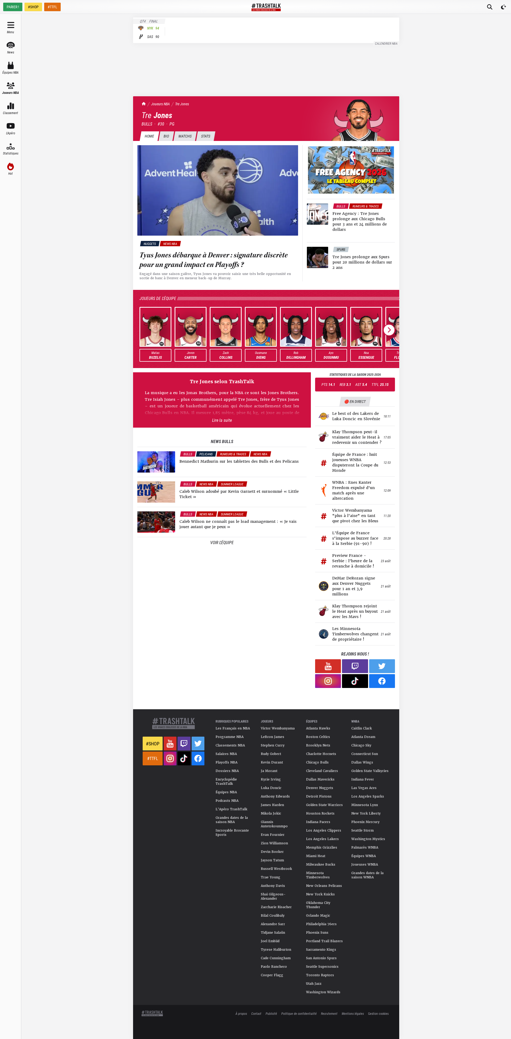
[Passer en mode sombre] (503, 7)
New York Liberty (366, 813)
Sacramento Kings (321, 950)
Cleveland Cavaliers (322, 771)
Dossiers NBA (227, 771)
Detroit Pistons (319, 796)
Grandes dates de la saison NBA (232, 820)
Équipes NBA (226, 792)
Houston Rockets (320, 813)
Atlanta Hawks (318, 728)
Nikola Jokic (271, 813)
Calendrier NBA (386, 43)
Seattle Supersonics (322, 967)
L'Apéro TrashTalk (231, 809)
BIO (166, 136)
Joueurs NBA (160, 103)
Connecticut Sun (364, 754)
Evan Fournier (273, 835)
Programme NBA (230, 737)
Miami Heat (315, 856)
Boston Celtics (318, 737)
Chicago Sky (361, 745)
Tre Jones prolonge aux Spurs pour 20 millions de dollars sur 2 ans (362, 262)
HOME (149, 136)
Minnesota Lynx (364, 805)
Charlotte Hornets (321, 754)
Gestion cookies (378, 1013)
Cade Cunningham (276, 958)
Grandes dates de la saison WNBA (367, 875)
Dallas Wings (362, 762)
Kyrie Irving (271, 779)
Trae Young (270, 877)
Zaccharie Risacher (276, 907)
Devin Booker (272, 852)
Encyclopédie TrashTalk (226, 781)
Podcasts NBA (227, 801)
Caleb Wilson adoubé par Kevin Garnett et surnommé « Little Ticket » (239, 494)
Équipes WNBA (363, 856)
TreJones (182, 103)
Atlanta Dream (363, 737)
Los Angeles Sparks (367, 796)
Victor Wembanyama (278, 728)
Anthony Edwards (275, 796)
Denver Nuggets (319, 788)
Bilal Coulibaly (273, 915)
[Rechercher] (489, 7)
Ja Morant (269, 771)
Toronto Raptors (320, 975)
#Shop (152, 743)
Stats (206, 136)
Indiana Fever (362, 779)
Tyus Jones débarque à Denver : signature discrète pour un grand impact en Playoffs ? (213, 260)
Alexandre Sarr (273, 924)
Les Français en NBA (233, 728)
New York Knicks (320, 894)
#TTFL (52, 6)
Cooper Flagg (272, 975)
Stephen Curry (273, 745)
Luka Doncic (271, 788)
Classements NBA (230, 745)
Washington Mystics (368, 839)
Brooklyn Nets (318, 745)
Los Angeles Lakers (322, 839)
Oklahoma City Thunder (318, 905)
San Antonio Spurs (321, 958)
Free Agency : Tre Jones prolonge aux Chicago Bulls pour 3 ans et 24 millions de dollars (359, 221)
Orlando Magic (318, 915)
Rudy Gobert (271, 754)
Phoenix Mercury (365, 822)
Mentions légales (353, 1013)
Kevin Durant (272, 762)
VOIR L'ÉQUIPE (222, 542)
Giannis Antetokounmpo (274, 824)
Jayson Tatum (272, 860)
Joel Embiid (270, 941)
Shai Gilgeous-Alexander (273, 896)
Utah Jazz (314, 984)
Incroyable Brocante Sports (232, 832)
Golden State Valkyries (370, 771)
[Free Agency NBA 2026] (351, 170)
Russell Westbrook (276, 869)
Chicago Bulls (317, 762)
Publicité (271, 1013)
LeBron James (272, 737)
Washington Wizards (323, 992)
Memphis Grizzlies (321, 847)
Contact (256, 1013)
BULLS (147, 124)
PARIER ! (13, 6)
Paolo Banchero (274, 967)
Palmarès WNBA (364, 847)
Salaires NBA (226, 754)
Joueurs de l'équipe (157, 298)
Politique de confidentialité (299, 1013)
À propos (241, 1013)
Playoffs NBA (226, 762)
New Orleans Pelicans (324, 886)
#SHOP (33, 6)
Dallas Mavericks (320, 779)
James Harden (272, 805)
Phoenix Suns (317, 932)
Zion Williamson (274, 843)
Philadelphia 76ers (321, 924)
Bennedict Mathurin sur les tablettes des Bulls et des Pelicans (239, 461)
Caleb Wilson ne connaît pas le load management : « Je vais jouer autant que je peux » (237, 524)
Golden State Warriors (324, 805)
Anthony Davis (273, 886)
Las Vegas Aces (364, 788)
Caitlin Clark (361, 728)
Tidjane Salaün (273, 932)
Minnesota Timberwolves (318, 875)
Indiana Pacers (318, 822)
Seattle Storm (362, 830)
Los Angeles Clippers (323, 830)
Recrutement (329, 1013)
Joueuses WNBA (364, 864)
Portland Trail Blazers (324, 941)
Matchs (185, 136)
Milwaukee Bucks (320, 864)
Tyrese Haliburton (276, 950)
